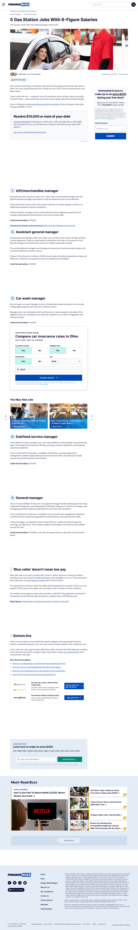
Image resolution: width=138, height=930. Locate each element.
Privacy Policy (44, 384)
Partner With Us (47, 900)
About (43, 874)
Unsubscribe (102, 924)
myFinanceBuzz (46, 909)
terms (76, 764)
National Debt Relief (22, 122)
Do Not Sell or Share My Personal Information (67, 924)
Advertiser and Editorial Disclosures (23, 11)
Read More (69, 840)
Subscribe (44, 904)
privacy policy (68, 764)
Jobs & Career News (31, 14)
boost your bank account (69, 652)
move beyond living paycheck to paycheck (43, 104)
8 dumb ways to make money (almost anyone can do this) (39, 601)
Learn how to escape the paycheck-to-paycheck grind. (34, 674)
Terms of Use (87, 924)
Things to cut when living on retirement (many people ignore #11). (39, 663)
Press (43, 879)
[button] (3, 4)
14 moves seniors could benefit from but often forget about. (36, 667)
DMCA (94, 924)
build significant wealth (35, 580)
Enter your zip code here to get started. (42, 225)
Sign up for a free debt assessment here (30, 132)
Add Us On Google (20, 80)
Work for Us (45, 887)
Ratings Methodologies (49, 883)
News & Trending (15, 14)
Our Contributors (47, 892)
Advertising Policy (37, 924)
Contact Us (45, 896)
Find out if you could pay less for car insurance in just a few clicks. (38, 671)
